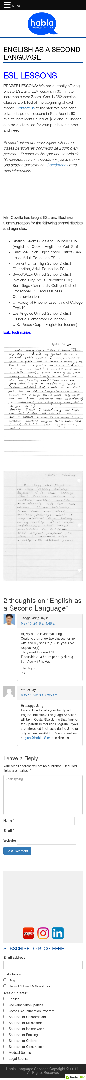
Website (9, 840)
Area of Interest (15, 993)
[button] (8, 5)
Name (8, 820)
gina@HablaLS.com (39, 737)
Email (8, 830)
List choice (12, 974)
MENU (16, 5)
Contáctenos (57, 165)
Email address (14, 957)
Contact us (25, 109)
